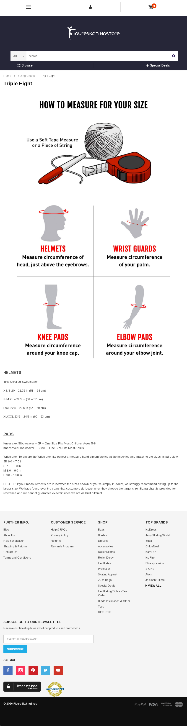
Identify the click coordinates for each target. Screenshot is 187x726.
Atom (148, 574)
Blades (102, 535)
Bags (101, 529)
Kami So (150, 552)
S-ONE (149, 568)
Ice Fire (150, 557)
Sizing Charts (26, 75)
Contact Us (10, 552)
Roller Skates (106, 552)
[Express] (166, 704)
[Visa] (153, 704)
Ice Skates (104, 563)
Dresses (103, 540)
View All (154, 585)
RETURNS (105, 612)
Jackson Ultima (155, 580)
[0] (151, 7)
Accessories (105, 546)
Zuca (148, 540)
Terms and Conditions (17, 557)
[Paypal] (140, 704)
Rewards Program (62, 546)
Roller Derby (106, 557)
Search (174, 56)
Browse (27, 65)
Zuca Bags (105, 580)
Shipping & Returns (15, 546)
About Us (9, 535)
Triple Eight (48, 75)
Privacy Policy (59, 535)
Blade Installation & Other (114, 601)
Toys (101, 606)
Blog (6, 529)
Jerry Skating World (157, 535)
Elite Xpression (154, 563)
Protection (104, 568)
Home (7, 75)
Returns (56, 540)
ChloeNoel (152, 546)
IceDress (150, 529)
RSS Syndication (13, 540)
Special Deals (160, 65)
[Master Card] (179, 704)
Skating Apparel (107, 574)
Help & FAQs (59, 529)
